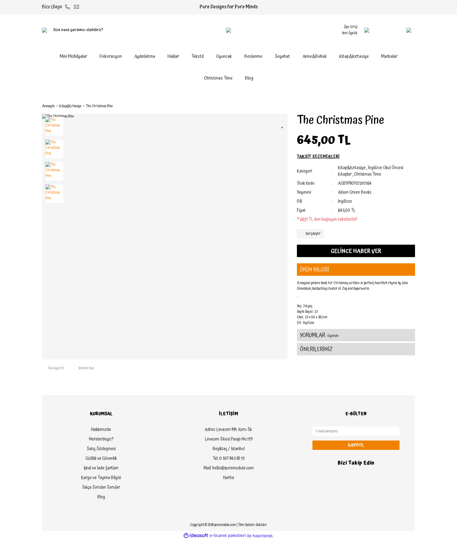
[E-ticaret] (228, 535)
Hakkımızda (101, 429)
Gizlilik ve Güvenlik (101, 458)
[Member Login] (366, 30)
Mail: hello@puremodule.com (229, 468)
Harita (228, 477)
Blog (249, 78)
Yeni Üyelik (350, 33)
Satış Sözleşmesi (101, 448)
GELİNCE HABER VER (356, 251)
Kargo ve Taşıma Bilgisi (101, 477)
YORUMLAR (319, 335)
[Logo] (228, 30)
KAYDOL (356, 445)
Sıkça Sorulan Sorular (101, 487)
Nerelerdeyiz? (101, 439)
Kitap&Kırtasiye (352, 167)
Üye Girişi (351, 27)
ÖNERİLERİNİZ (316, 349)
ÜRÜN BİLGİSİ (314, 269)
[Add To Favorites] (282, 124)
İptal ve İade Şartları (101, 468)
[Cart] (396, 30)
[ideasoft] (195, 536)
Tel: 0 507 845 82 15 (228, 458)
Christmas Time (367, 174)
